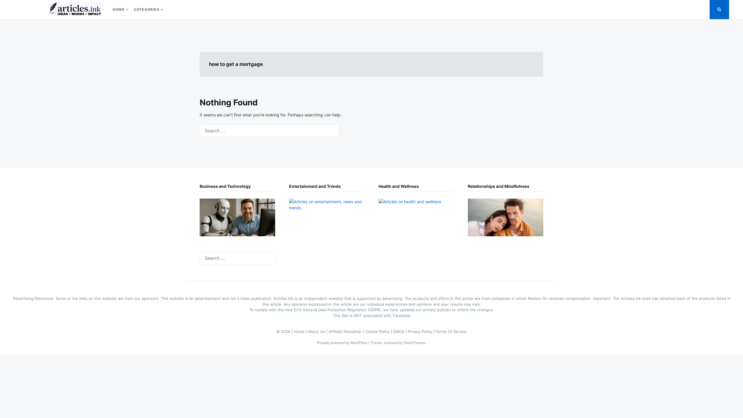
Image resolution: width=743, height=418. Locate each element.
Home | (301, 331)
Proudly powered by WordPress (342, 342)
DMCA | (400, 331)
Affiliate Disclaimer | (347, 331)
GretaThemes (414, 342)
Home (119, 9)
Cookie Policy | (379, 331)
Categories (146, 9)
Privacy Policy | (422, 331)
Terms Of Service (451, 331)
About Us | (318, 331)
